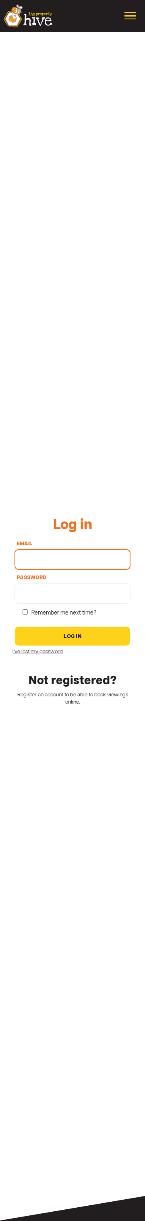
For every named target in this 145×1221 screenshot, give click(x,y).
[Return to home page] (28, 15)
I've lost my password (37, 651)
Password (31, 578)
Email (24, 544)
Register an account (40, 694)
